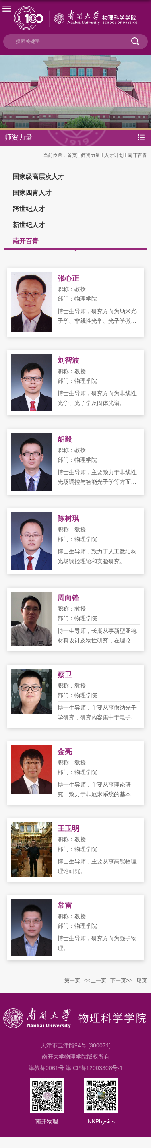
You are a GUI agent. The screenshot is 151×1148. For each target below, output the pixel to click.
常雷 (65, 905)
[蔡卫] (31, 673)
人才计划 (114, 155)
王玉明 (68, 828)
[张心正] (31, 277)
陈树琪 (68, 518)
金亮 (65, 751)
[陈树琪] (31, 517)
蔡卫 (65, 675)
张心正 (68, 278)
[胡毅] (31, 438)
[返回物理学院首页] (75, 18)
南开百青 (137, 155)
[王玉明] (31, 827)
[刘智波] (31, 359)
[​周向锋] (31, 596)
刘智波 (68, 360)
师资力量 (90, 155)
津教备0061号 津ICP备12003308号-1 (76, 1068)
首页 (72, 155)
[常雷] (31, 904)
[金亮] (31, 750)
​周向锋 (68, 598)
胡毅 (65, 439)
